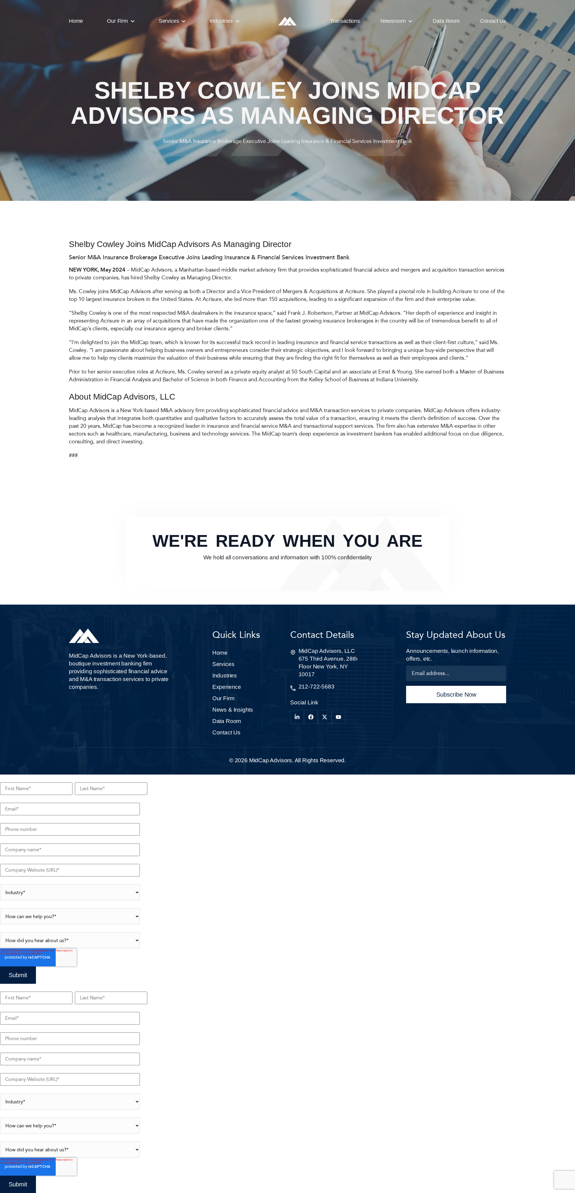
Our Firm (223, 698)
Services (223, 664)
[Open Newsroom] (410, 21)
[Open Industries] (237, 21)
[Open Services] (183, 21)
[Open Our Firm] (133, 21)
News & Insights (232, 710)
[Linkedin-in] (297, 717)
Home (220, 653)
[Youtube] (338, 717)
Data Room (226, 721)
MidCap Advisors (270, 760)
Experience (226, 687)
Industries (224, 675)
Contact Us (226, 732)
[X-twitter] (325, 717)
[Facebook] (311, 717)
